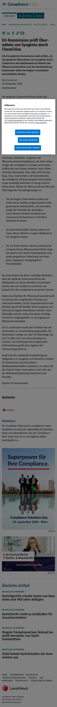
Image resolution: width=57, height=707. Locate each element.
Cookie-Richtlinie (41, 123)
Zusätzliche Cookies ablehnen (28, 132)
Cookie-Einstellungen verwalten (28, 148)
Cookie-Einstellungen (15, 120)
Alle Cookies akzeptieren (28, 140)
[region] (28, 127)
